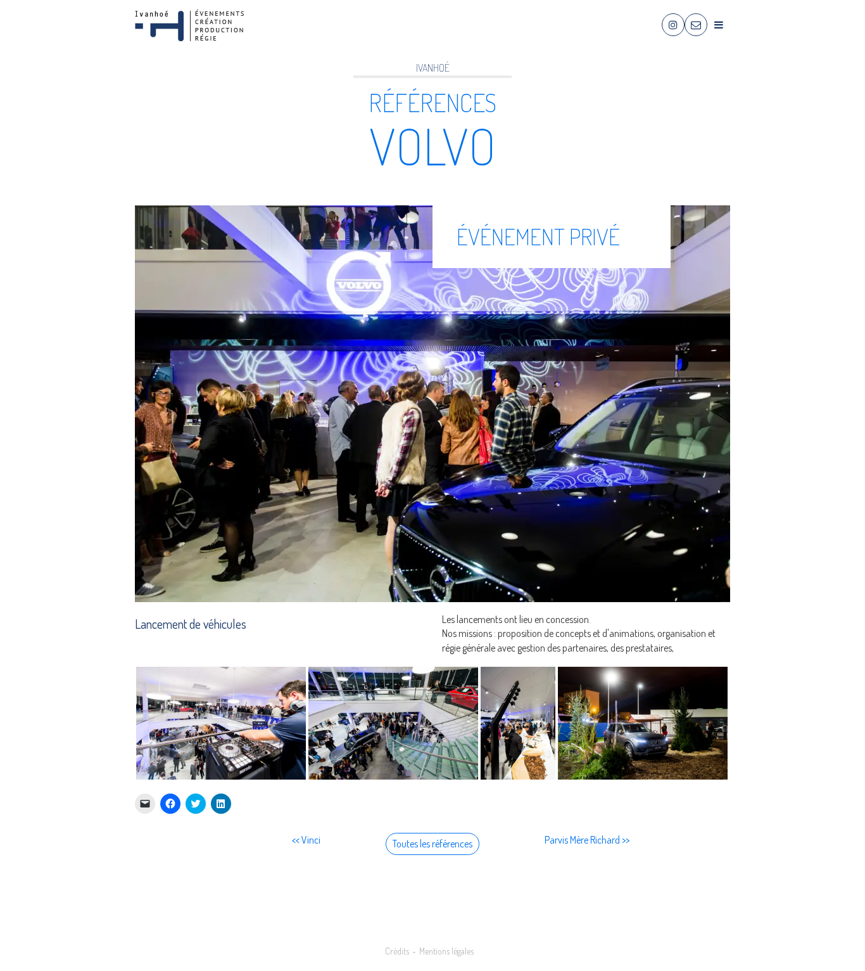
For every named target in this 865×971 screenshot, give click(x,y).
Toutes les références (432, 843)
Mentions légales (446, 951)
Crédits (397, 951)
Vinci (310, 839)
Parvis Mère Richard (582, 839)
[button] (221, 723)
